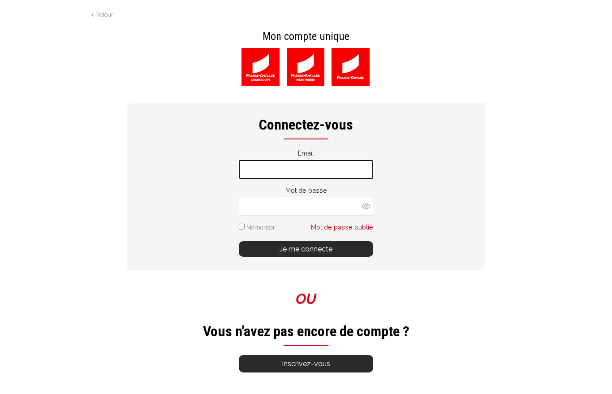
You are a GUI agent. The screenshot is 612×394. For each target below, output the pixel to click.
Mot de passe (306, 190)
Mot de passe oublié (342, 227)
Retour (104, 14)
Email (306, 153)
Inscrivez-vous (306, 363)
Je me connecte (306, 249)
